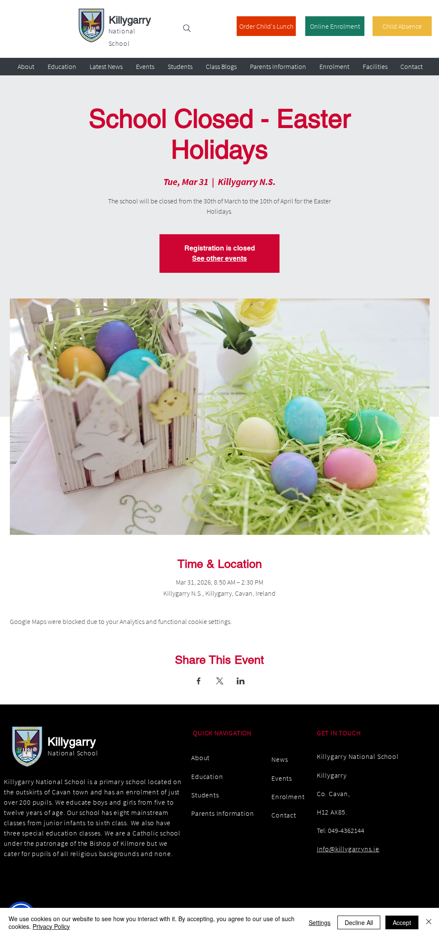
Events (281, 778)
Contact (283, 815)
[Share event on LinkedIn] (241, 680)
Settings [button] (320, 922)
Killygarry (130, 20)
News (279, 759)
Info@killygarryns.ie (348, 848)
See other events (219, 258)
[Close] (429, 922)
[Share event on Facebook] (199, 680)
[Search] (187, 28)
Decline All (359, 922)
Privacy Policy (51, 926)
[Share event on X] (220, 680)
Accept (402, 922)
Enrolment (287, 796)
